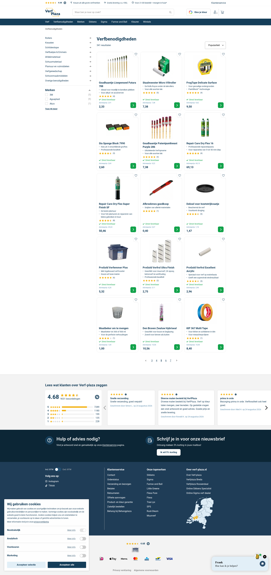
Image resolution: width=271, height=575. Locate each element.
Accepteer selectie (26, 564)
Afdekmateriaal (52, 57)
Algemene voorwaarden (146, 570)
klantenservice (109, 445)
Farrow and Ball (154, 484)
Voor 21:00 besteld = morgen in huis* (151, 3)
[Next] (266, 408)
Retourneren (113, 493)
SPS (149, 506)
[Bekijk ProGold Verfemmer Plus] (117, 266)
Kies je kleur (200, 12)
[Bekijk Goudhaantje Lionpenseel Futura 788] (117, 81)
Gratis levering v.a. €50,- (117, 3)
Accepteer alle (67, 564)
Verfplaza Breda (194, 479)
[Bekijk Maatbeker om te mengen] (117, 325)
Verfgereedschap (53, 71)
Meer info (71, 530)
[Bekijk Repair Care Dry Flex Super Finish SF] (117, 203)
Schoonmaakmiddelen (56, 76)
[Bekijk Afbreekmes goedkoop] (161, 203)
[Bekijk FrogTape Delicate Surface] (205, 81)
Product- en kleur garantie (120, 502)
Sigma (150, 479)
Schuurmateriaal (53, 61)
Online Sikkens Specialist (198, 488)
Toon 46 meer (51, 109)
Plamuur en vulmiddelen (57, 66)
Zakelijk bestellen (115, 506)
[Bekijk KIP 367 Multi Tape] (205, 325)
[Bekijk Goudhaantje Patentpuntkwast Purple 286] (161, 142)
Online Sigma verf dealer (198, 493)
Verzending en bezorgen (119, 484)
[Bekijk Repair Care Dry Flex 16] (205, 142)
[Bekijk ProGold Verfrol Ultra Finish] (161, 266)
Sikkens (151, 475)
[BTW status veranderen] (58, 469)
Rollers (48, 38)
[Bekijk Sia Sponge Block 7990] (117, 142)
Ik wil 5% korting (168, 452)
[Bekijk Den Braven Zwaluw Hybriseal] (161, 325)
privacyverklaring (41, 522)
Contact (111, 475)
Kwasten (49, 42)
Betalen (111, 488)
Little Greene (153, 488)
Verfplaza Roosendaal (197, 484)
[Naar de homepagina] (52, 12)
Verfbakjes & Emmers (55, 52)
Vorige (145, 360)
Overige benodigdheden (57, 80)
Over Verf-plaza (194, 475)
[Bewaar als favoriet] (135, 54)
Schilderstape (52, 47)
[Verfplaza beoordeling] (73, 397)
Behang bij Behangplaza (119, 511)
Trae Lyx (151, 502)
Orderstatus (113, 479)
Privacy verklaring (122, 570)
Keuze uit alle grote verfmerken (86, 3)
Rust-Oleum (152, 511)
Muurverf (151, 515)
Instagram (54, 481)
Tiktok (52, 485)
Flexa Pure (152, 493)
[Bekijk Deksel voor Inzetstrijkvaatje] (205, 203)
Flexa (149, 497)
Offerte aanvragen (116, 497)
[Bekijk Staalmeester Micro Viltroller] (161, 81)
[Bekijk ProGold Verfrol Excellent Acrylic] (205, 266)
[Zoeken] (170, 12)
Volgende (176, 360)
